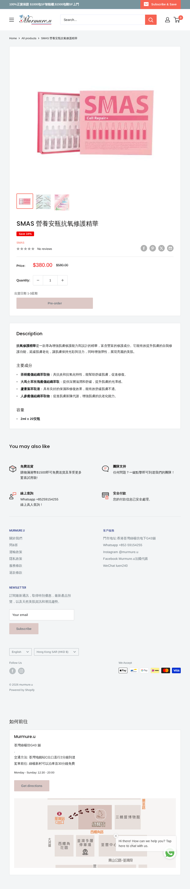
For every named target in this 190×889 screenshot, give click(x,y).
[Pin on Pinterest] (152, 248)
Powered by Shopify (22, 690)
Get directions (31, 786)
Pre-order (55, 303)
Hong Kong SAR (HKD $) (52, 652)
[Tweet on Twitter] (161, 248)
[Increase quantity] (62, 280)
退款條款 (15, 572)
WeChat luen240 (115, 565)
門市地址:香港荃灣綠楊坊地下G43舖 (129, 538)
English (16, 652)
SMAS (20, 242)
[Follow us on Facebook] (12, 671)
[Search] (151, 20)
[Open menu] (11, 20)
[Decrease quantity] (38, 280)
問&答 (13, 545)
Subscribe (24, 629)
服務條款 (15, 565)
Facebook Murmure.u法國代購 (125, 558)
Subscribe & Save (164, 4)
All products (29, 38)
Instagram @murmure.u (120, 552)
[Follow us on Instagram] (21, 671)
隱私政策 (15, 558)
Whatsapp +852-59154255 (122, 545)
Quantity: (23, 280)
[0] (177, 20)
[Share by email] (170, 248)
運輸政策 (15, 552)
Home (13, 38)
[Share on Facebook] (144, 248)
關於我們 (15, 538)
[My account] (167, 19)
